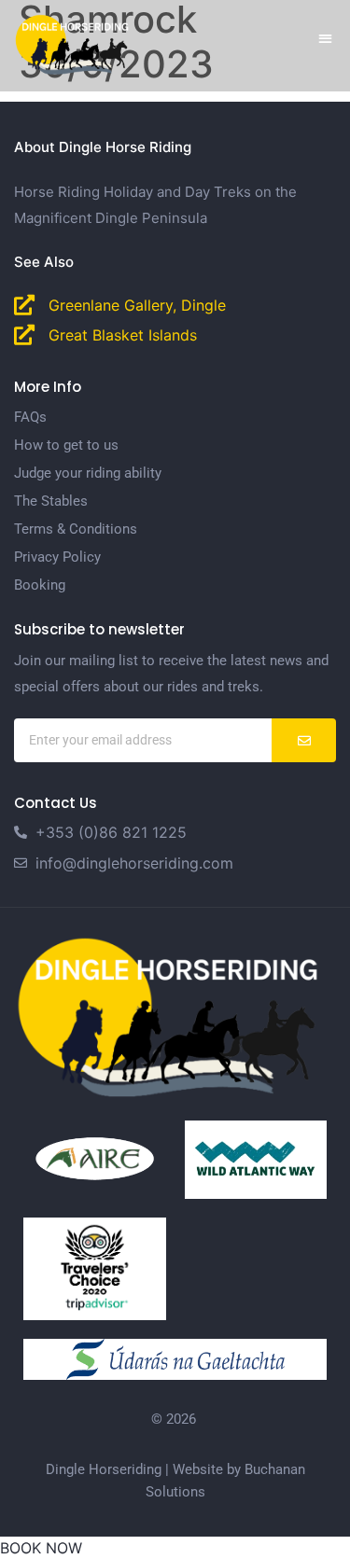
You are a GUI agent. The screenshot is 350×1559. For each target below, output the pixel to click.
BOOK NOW (41, 1547)
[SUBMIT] (304, 740)
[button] (326, 38)
